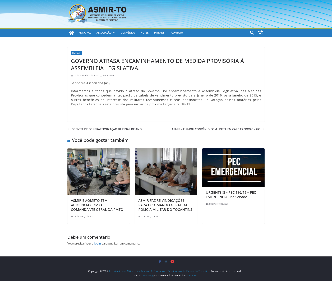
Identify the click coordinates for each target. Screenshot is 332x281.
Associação (104, 32)
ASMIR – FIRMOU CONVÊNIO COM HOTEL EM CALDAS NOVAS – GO (216, 129)
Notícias (76, 53)
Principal (85, 32)
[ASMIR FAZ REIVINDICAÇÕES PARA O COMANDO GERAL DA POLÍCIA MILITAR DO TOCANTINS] (166, 151)
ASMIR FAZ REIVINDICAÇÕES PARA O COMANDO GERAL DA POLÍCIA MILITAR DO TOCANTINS (165, 205)
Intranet (160, 32)
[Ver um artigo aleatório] (260, 33)
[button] (113, 32)
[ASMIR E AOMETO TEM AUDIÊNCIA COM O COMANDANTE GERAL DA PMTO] (98, 151)
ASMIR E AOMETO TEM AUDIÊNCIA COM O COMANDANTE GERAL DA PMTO (97, 205)
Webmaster (108, 75)
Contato (177, 32)
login (97, 243)
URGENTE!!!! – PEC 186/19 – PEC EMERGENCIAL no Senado (231, 194)
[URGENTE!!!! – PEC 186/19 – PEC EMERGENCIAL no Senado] (233, 151)
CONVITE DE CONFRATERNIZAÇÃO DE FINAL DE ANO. (107, 129)
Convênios (128, 32)
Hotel (145, 32)
